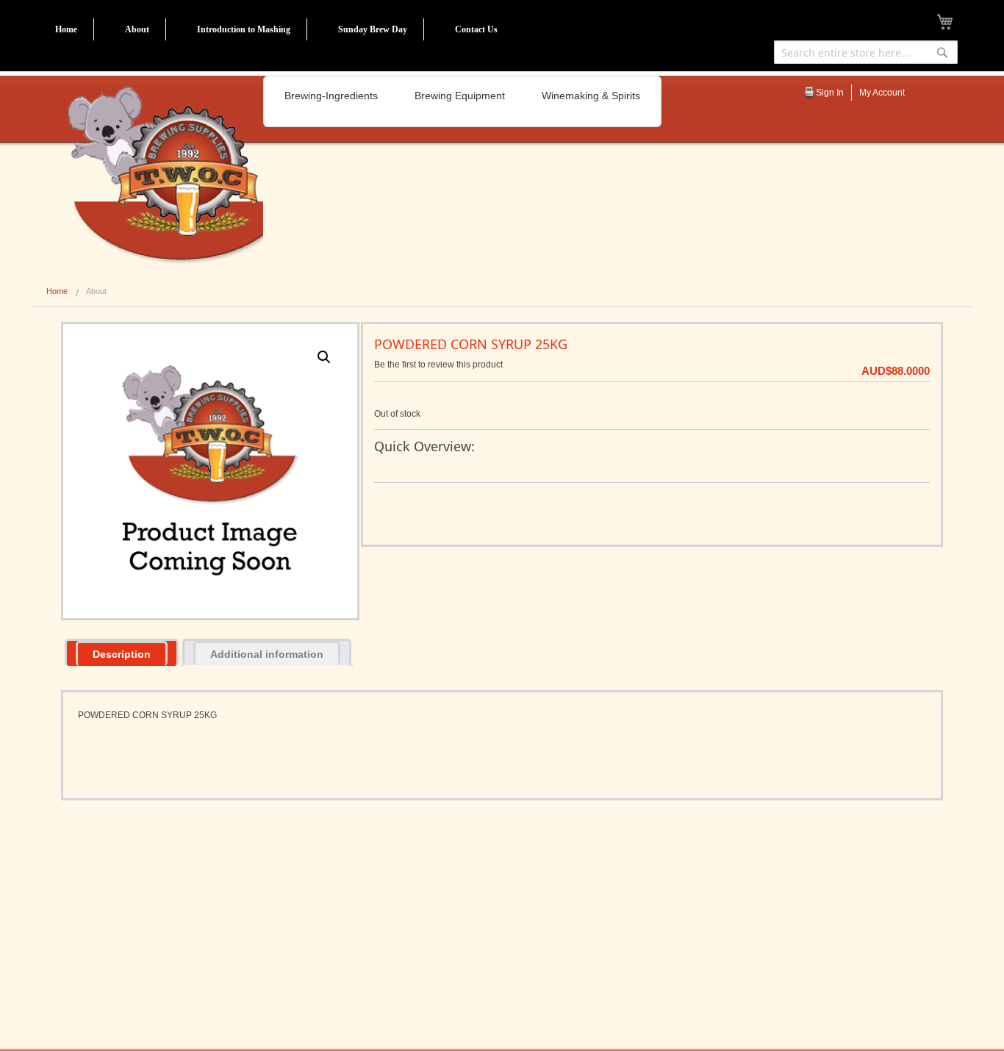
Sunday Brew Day (372, 29)
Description (122, 654)
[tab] (122, 652)
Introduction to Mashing (243, 29)
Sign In (830, 92)
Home (66, 29)
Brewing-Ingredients (331, 95)
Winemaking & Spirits (591, 95)
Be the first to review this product (438, 364)
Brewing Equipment (460, 95)
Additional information (266, 654)
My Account (882, 92)
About (137, 29)
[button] (324, 357)
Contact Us (476, 29)
